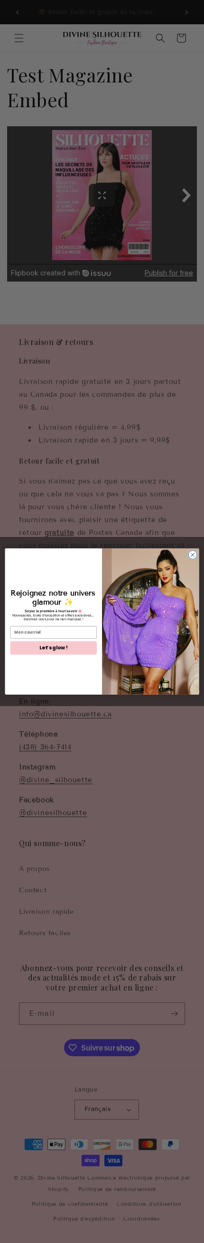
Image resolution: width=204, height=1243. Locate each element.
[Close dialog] (192, 554)
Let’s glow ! (53, 647)
